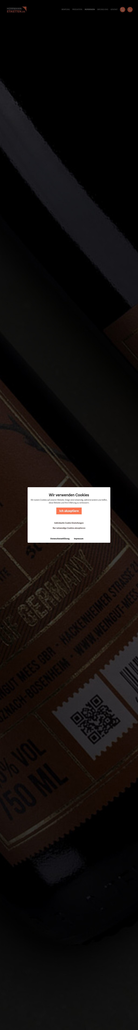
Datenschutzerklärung (60, 539)
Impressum (78, 539)
